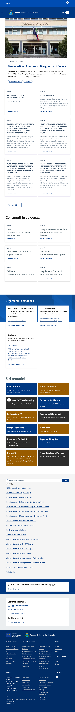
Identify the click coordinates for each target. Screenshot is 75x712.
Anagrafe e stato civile (29, 651)
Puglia (8, 3)
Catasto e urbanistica (28, 659)
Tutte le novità (12, 205)
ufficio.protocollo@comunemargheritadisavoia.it (20, 699)
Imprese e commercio (45, 651)
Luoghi (57, 661)
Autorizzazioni (26, 656)
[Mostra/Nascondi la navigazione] (2, 12)
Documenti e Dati (11, 664)
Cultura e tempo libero (29, 661)
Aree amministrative (12, 649)
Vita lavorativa (43, 668)
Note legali (42, 690)
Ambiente (25, 649)
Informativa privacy (45, 685)
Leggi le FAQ (26, 677)
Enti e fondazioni (11, 654)
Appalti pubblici (27, 654)
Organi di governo (11, 646)
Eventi (57, 664)
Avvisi (57, 651)
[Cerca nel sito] (67, 13)
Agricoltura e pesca (28, 646)
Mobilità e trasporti (44, 654)
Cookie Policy (43, 687)
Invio (65, 480)
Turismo (41, 666)
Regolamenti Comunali (46, 682)
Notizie (57, 646)
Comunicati (58, 649)
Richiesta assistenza (28, 690)
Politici (8, 656)
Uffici (7, 651)
